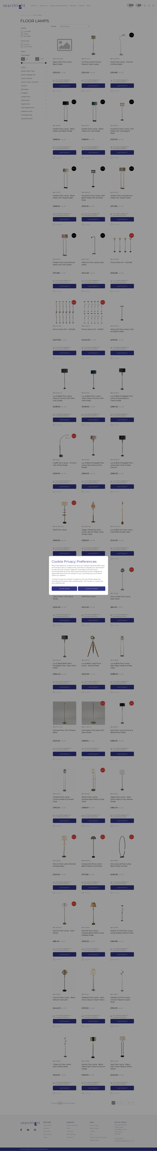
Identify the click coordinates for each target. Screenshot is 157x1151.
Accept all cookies (91, 588)
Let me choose (64, 588)
